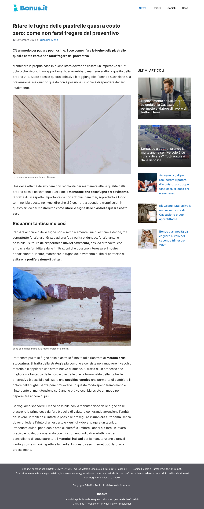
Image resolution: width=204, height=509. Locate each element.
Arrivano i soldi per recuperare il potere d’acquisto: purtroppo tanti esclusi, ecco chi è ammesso (174, 184)
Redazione (93, 503)
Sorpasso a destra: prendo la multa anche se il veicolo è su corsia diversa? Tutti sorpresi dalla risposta (163, 154)
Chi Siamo (78, 503)
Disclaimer (125, 503)
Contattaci (125, 485)
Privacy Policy (109, 503)
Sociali (171, 8)
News (142, 8)
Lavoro (157, 8)
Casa (185, 8)
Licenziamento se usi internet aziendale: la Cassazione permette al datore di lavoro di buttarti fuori (164, 106)
